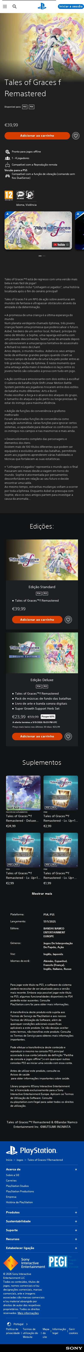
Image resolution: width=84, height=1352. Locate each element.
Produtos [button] (13, 1212)
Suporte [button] (12, 1230)
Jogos (20, 1160)
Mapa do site (46, 1333)
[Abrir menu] (5, 6)
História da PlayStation (19, 1202)
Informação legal (59, 1331)
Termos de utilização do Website (30, 1333)
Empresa (11, 1197)
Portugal (18, 1324)
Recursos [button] (12, 1239)
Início (9, 1160)
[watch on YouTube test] (61, 244)
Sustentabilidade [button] (18, 1221)
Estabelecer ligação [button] (20, 1248)
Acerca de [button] (13, 1169)
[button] (38, 230)
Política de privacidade (13, 1331)
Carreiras (11, 1180)
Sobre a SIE (12, 1175)
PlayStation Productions (20, 1191)
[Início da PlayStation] (42, 6)
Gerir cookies (73, 1331)
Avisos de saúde (20, 1074)
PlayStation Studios (17, 1186)
